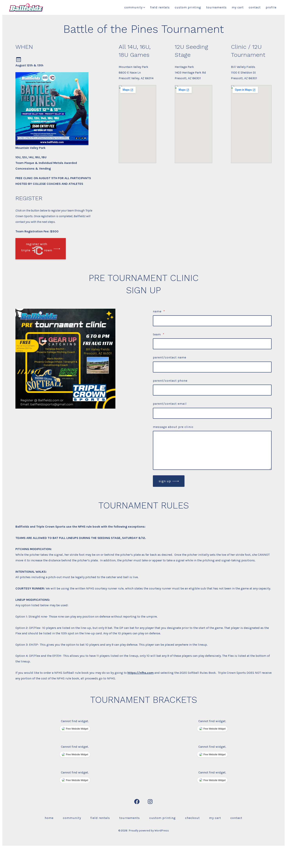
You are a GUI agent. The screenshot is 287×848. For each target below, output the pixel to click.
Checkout (192, 818)
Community (133, 7)
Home (49, 818)
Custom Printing (188, 7)
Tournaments (216, 7)
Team (158, 334)
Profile (271, 7)
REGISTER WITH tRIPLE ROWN (36, 247)
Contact (255, 7)
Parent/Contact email (170, 403)
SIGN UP (165, 481)
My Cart (238, 7)
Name (159, 311)
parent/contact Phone (170, 380)
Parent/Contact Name (169, 357)
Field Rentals (160, 7)
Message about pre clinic (173, 427)
